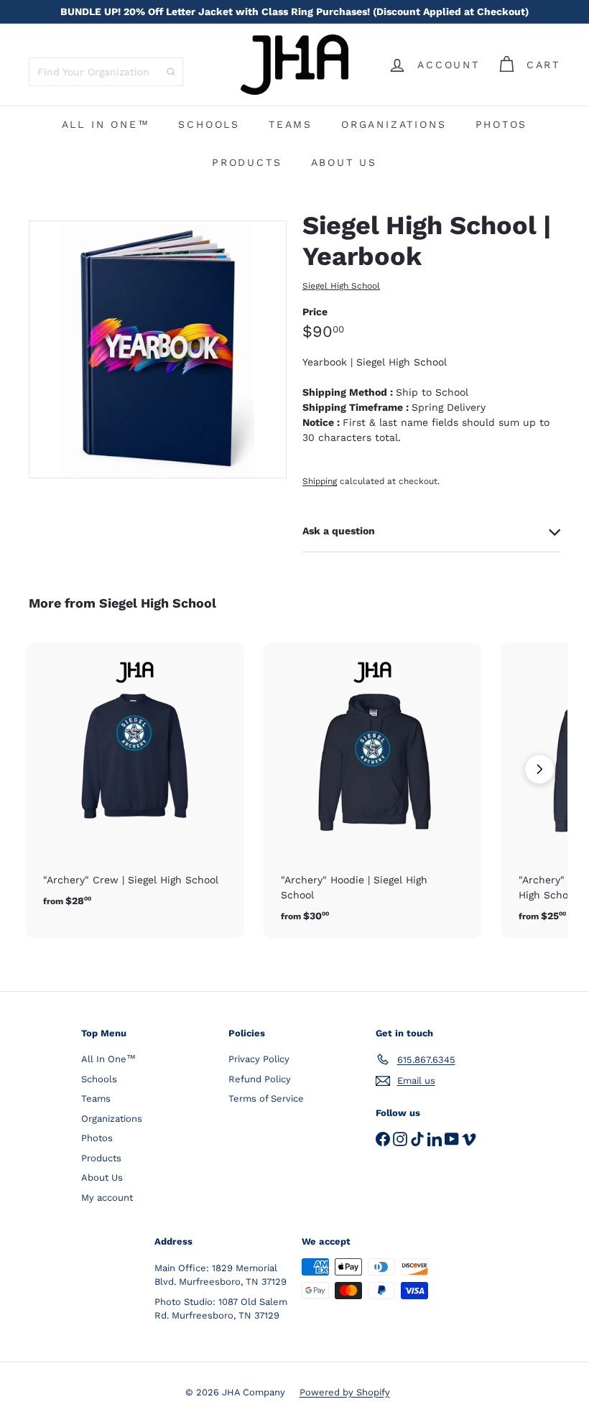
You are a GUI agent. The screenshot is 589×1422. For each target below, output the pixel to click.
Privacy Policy (258, 1059)
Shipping (319, 481)
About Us (344, 162)
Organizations (393, 124)
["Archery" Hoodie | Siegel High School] (372, 790)
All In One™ (106, 124)
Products (247, 162)
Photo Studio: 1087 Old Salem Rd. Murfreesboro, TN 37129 (220, 1308)
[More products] (539, 769)
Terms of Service (266, 1098)
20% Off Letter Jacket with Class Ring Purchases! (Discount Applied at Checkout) (294, 11)
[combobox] (106, 71)
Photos (502, 124)
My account (107, 1197)
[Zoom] (157, 349)
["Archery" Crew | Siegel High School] (135, 783)
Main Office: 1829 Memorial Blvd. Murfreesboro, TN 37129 (220, 1275)
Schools (209, 124)
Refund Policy (259, 1079)
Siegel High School (157, 602)
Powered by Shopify (345, 1392)
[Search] (171, 71)
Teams (290, 124)
